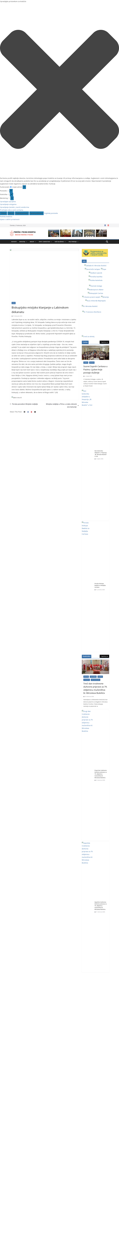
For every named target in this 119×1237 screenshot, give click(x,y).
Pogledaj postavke (22, 213)
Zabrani (11, 213)
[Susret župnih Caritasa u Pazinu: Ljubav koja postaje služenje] (95, 353)
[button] (59, 90)
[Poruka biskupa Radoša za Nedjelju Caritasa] (87, 586)
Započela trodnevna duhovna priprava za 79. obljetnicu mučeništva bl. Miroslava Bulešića (101, 905)
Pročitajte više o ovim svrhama (11, 210)
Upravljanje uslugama (8, 204)
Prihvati (3, 213)
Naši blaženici (59, 241)
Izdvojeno (86, 679)
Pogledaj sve (104, 342)
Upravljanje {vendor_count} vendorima (14, 207)
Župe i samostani (44, 241)
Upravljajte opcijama (8, 201)
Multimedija (73, 241)
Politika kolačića (6, 216)
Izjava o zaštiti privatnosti (10, 219)
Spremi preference (36, 213)
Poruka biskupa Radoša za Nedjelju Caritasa (100, 585)
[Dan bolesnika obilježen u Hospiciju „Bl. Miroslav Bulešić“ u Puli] (87, 455)
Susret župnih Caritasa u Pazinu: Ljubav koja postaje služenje (95, 369)
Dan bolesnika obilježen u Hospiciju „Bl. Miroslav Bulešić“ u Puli (101, 453)
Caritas (86, 362)
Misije (13, 303)
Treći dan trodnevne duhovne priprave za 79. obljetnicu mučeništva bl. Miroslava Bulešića (95, 688)
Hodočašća (93, 676)
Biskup (32, 241)
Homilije (100, 676)
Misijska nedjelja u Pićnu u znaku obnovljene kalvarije (61, 405)
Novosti (14, 241)
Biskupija (22, 241)
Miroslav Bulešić (95, 679)
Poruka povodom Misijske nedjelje (25, 404)
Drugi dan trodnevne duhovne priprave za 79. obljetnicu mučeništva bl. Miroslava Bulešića (101, 773)
